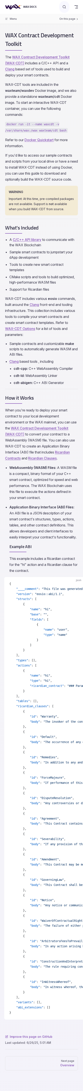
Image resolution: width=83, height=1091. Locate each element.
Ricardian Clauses (42, 458)
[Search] (64, 7)
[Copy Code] (76, 584)
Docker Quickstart (39, 140)
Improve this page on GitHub (31, 1036)
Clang (9, 69)
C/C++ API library (27, 239)
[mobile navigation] (76, 7)
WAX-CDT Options (20, 328)
